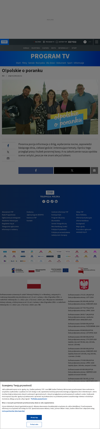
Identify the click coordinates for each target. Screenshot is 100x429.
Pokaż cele (34, 424)
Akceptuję (34, 417)
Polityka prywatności (39, 399)
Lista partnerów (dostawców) (13, 411)
